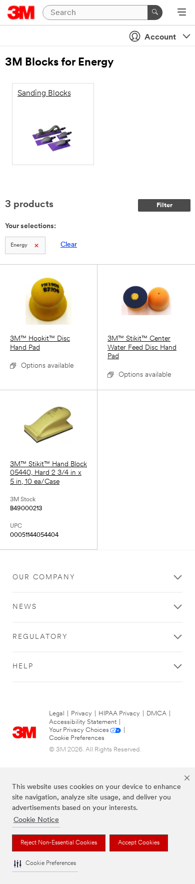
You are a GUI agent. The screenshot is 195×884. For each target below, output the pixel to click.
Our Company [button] (44, 577)
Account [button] (160, 38)
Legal (56, 713)
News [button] (24, 607)
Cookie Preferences (76, 738)
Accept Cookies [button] (139, 843)
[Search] (155, 12)
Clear (68, 245)
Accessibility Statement (82, 722)
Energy (19, 245)
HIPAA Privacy (119, 713)
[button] (45, 863)
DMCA (156, 713)
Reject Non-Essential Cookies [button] (58, 843)
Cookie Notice (36, 820)
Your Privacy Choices (79, 730)
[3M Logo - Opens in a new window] (21, 12)
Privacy (81, 713)
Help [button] (23, 666)
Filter (164, 205)
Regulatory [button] (40, 637)
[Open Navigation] (182, 13)
